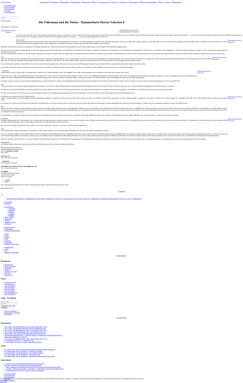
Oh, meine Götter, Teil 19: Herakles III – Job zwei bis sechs (22, 354)
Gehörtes (11, 212)
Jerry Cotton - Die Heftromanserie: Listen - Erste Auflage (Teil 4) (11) (25, 332)
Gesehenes (11, 210)
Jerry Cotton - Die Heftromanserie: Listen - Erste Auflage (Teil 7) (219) (26, 327)
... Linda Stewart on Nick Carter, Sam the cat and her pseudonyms (24, 370)
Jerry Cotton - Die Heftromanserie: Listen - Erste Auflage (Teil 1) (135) (26, 339)
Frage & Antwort (10, 227)
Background (8, 275)
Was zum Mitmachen (11, 292)
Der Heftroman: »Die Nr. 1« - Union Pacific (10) (19, 340)
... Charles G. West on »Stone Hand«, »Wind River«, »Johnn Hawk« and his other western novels (34, 369)
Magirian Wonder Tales (12, 244)
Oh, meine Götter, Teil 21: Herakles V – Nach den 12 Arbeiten (23, 351)
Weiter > (7, 181)
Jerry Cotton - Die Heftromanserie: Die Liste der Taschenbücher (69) (25, 328)
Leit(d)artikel (8, 202)
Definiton (11, 215)
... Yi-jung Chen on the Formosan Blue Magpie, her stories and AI (24, 363)
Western (7, 220)
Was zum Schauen (10, 286)
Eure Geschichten (10, 294)
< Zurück (7, 180)
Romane (7, 237)
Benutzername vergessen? (12, 313)
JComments (121, 191)
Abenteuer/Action (10, 222)
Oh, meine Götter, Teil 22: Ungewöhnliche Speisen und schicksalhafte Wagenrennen (30, 349)
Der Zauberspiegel (10, 5)
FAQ (6, 251)
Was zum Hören (9, 287)
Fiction (7, 234)
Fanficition (8, 241)
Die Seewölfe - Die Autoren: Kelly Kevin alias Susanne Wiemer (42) (25, 333)
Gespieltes (11, 214)
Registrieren (8, 314)
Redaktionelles (9, 247)
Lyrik (6, 239)
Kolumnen (8, 204)
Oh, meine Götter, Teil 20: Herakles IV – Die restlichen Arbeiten (24, 353)
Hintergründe (9, 229)
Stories (7, 235)
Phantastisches (9, 207)
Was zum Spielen (10, 289)
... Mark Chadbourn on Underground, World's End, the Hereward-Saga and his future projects (33, 367)
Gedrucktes (11, 208)
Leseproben (8, 242)
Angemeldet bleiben (7, 306)
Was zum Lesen (9, 284)
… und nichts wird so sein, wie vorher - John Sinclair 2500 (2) (23, 342)
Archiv (7, 249)
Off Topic (7, 224)
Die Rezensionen (10, 7)
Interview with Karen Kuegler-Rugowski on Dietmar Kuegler (23, 365)
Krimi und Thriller (10, 266)
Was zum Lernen (10, 291)
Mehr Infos (3, 382)
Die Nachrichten (9, 9)
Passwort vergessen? (11, 311)
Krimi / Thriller (9, 217)
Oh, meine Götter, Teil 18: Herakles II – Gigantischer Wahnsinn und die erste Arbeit (30, 356)
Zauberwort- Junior (10, 282)
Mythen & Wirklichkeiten (12, 230)
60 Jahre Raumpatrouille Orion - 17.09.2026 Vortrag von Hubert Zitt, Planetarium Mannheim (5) (33, 335)
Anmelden (4, 307)
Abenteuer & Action (11, 271)
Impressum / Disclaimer (12, 252)
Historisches (8, 219)
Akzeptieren (3, 380)
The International (10, 12)
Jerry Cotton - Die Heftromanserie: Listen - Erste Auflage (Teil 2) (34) (25, 330)
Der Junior (8, 10)
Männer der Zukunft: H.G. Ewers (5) (16, 337)
